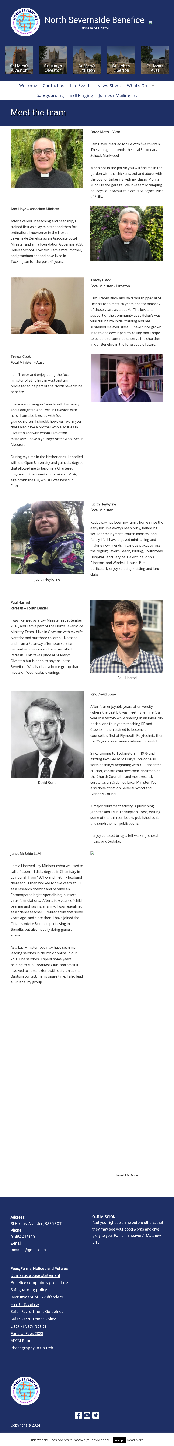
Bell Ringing (81, 95)
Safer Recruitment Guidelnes (37, 1311)
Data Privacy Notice (28, 1326)
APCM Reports (24, 1340)
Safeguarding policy (29, 1289)
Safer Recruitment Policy (33, 1318)
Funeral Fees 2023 (27, 1333)
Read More (135, 1440)
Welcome (28, 85)
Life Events (81, 85)
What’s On (137, 85)
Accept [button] (119, 1440)
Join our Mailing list (118, 95)
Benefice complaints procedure (39, 1282)
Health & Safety (25, 1304)
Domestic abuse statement (35, 1275)
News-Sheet (109, 85)
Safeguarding (50, 95)
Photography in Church (32, 1347)
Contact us (53, 85)
